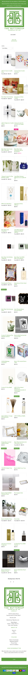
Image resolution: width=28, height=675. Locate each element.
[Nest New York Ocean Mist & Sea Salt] (10, 138)
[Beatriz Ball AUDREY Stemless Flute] (10, 482)
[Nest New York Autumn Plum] (10, 298)
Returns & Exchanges (14, 639)
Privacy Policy (14, 643)
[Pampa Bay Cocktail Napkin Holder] (10, 431)
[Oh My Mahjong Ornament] (10, 350)
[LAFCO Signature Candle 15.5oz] (10, 112)
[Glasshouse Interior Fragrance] (10, 533)
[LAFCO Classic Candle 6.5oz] (10, 60)
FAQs (14, 631)
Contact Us (14, 633)
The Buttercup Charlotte (13, 667)
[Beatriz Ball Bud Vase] (10, 508)
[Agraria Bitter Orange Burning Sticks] (10, 405)
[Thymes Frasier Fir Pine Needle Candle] (10, 165)
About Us (14, 630)
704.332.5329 (13, 617)
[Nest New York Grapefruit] (10, 219)
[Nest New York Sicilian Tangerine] (10, 246)
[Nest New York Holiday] (10, 86)
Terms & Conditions (14, 644)
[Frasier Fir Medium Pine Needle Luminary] (10, 324)
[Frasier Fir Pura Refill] (10, 376)
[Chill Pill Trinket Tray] (10, 457)
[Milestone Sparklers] (10, 193)
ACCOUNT (13, 34)
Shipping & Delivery (14, 641)
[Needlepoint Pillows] (10, 272)
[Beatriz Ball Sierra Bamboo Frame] (10, 559)
